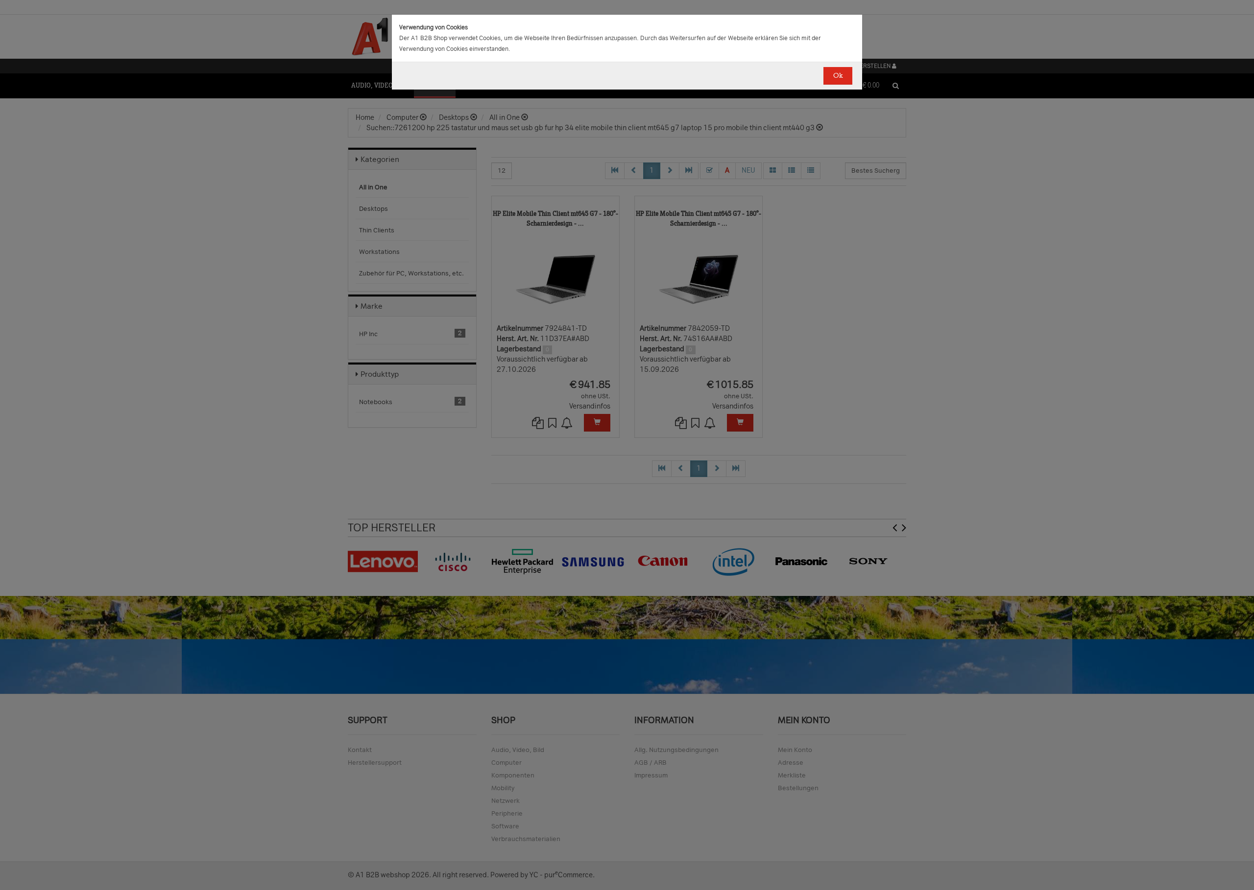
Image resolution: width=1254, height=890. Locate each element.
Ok (838, 75)
